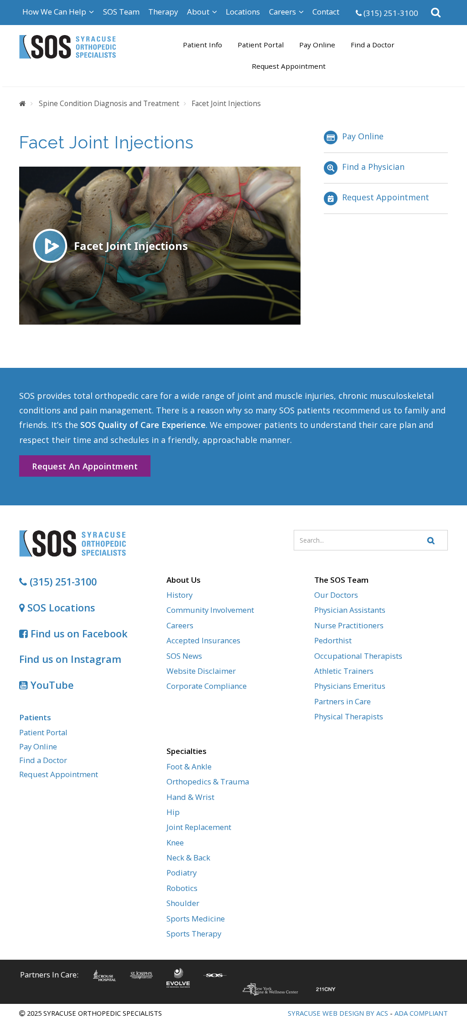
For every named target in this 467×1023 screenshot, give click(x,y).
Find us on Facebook (78, 633)
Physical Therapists (348, 716)
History (179, 595)
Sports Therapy (193, 933)
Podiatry (181, 872)
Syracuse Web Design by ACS (338, 1013)
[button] (436, 12)
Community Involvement (210, 610)
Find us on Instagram (70, 659)
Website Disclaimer (201, 671)
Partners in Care (342, 701)
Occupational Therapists (358, 656)
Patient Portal (261, 44)
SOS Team (121, 11)
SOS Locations (60, 607)
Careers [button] (283, 11)
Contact (325, 11)
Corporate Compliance (206, 686)
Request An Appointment (85, 466)
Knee (175, 842)
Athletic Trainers (344, 671)
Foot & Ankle (189, 766)
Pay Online (317, 44)
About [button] (199, 11)
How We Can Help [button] (55, 11)
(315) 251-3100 (390, 13)
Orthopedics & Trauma (207, 781)
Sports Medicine (195, 918)
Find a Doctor (372, 44)
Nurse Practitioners (349, 625)
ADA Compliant (421, 1013)
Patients (35, 717)
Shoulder (182, 903)
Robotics (181, 888)
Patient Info (202, 44)
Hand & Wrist (190, 797)
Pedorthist (333, 640)
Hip (173, 812)
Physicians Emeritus (349, 686)
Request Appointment (289, 66)
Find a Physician (373, 166)
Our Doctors (336, 595)
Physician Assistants (349, 610)
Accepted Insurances (203, 640)
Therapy (163, 11)
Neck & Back (188, 857)
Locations (243, 11)
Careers (179, 625)
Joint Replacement (198, 827)
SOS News (184, 656)
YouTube (51, 685)
